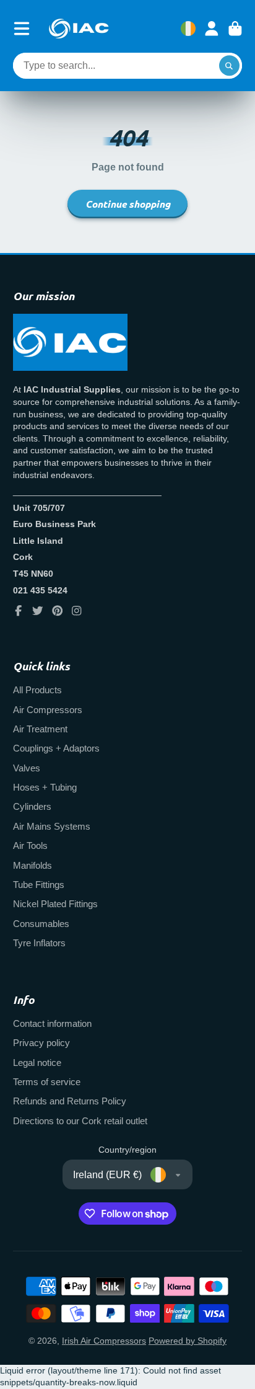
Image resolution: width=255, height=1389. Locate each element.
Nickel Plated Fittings (55, 904)
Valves (26, 768)
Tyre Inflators (39, 943)
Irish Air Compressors (104, 1341)
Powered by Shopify (188, 1341)
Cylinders (32, 806)
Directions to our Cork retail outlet (80, 1121)
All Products (37, 690)
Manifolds (32, 865)
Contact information (52, 1023)
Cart (235, 28)
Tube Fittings (38, 884)
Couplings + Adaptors (56, 748)
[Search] (229, 65)
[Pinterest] (57, 610)
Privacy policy (41, 1042)
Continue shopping (127, 203)
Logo (79, 28)
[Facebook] (18, 610)
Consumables (41, 923)
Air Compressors (47, 709)
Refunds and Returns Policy (69, 1101)
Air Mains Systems (51, 826)
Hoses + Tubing (45, 787)
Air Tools (30, 845)
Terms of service (46, 1081)
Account (211, 28)
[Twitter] (37, 610)
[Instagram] (76, 610)
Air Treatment (40, 729)
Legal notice (37, 1062)
